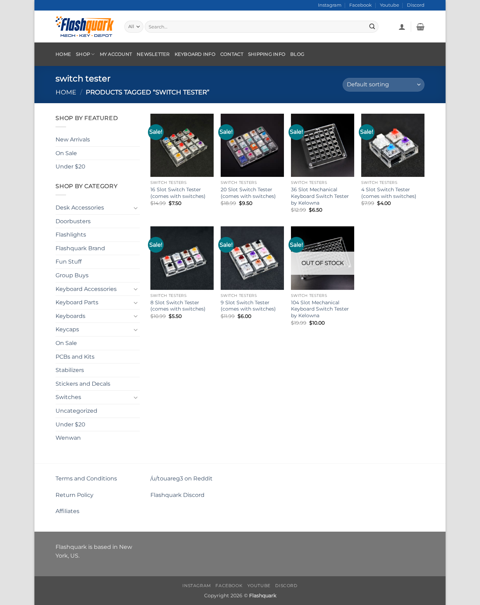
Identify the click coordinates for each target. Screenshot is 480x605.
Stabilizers (70, 370)
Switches (68, 397)
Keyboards (70, 316)
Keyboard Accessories (86, 288)
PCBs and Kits (75, 356)
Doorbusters (73, 221)
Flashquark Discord (177, 495)
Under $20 (70, 166)
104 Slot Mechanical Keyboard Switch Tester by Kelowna (320, 309)
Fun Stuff (69, 261)
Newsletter (153, 54)
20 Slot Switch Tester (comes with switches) (248, 192)
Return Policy (74, 495)
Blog (297, 54)
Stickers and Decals (83, 383)
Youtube (389, 5)
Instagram (330, 5)
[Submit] (372, 27)
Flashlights (71, 234)
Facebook (360, 5)
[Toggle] (135, 207)
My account (116, 54)
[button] (402, 26)
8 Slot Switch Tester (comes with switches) (178, 305)
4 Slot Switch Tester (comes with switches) (388, 192)
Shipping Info (266, 54)
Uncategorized (76, 410)
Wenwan (68, 437)
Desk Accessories (80, 207)
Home (63, 54)
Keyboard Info (195, 54)
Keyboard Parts (77, 302)
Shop (83, 54)
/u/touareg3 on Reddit (181, 478)
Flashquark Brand (80, 248)
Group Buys (72, 275)
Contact (231, 54)
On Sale (66, 152)
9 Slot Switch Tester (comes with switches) (248, 305)
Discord (415, 5)
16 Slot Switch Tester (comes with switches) (178, 192)
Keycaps (67, 329)
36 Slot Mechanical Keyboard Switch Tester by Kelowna (320, 196)
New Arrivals (73, 139)
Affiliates (67, 511)
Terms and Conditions (86, 478)
